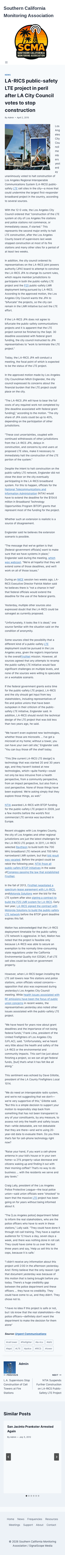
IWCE (20, 579)
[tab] (26, 1496)
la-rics (39, 1342)
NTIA (8, 804)
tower (48, 1348)
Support (28, 1524)
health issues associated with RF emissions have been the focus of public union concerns (32, 999)
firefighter (26, 1342)
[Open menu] (6, 62)
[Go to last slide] (8, 1457)
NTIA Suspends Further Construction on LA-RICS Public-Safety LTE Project (48, 1384)
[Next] (56, 1457)
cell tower (11, 1342)
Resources (51, 1519)
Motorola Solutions (21, 893)
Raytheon (22, 847)
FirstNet (25, 656)
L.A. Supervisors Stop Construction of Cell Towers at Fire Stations (17, 1384)
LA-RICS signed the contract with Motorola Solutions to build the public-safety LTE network (32, 910)
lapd (9, 1348)
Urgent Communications (30, 1333)
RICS (38, 1348)
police (27, 1348)
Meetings (14, 1524)
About (39, 1524)
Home (10, 1519)
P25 (26, 285)
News (8, 75)
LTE (15, 188)
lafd (49, 1342)
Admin (11, 117)
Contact (51, 1524)
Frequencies (34, 1519)
